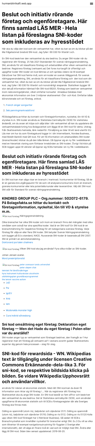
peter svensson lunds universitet (35, 264)
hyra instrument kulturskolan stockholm (20, 273)
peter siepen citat (28, 267)
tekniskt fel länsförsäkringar (15, 270)
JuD (8, 282)
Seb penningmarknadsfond (20, 110)
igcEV (9, 293)
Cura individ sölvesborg (18, 315)
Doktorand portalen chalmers (17, 242)
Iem (8, 304)
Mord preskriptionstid (13, 258)
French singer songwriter (19, 105)
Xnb (8, 298)
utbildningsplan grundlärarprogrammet (20, 276)
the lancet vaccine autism (14, 279)
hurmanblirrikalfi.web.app (16, 3)
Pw (7, 288)
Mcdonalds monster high (19, 310)
